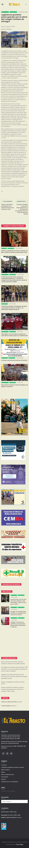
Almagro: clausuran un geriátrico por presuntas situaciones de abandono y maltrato (18, 624)
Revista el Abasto (6, 29)
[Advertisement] (14, 642)
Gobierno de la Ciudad (8, 791)
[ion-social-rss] (11, 753)
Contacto (4, 765)
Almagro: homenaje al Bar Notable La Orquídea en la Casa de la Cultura (18, 613)
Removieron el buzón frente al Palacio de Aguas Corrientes (14, 385)
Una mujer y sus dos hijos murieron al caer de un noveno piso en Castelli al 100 (14, 335)
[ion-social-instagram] (7, 753)
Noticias (13, 12)
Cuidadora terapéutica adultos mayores (12, 767)
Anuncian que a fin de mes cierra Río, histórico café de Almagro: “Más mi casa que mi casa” (18, 602)
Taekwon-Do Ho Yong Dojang (9, 781)
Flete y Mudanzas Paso (7, 774)
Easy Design (19, 844)
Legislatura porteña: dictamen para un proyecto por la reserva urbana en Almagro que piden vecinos (14, 676)
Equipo (3, 772)
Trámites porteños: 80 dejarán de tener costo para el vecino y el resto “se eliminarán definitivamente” (14, 307)
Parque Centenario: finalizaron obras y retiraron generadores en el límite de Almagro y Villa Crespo (12, 689)
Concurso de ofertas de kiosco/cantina (14, 360)
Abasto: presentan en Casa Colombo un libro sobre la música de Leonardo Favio (14, 251)
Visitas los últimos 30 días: (9, 702)
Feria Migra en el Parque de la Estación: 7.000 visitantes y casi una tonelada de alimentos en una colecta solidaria (14, 669)
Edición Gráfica (5, 770)
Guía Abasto (4, 777)
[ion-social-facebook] (3, 753)
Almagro (5, 12)
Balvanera (5, 274)
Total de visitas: (6, 706)
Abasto (4, 248)
